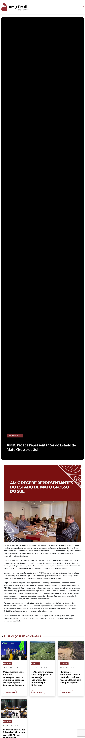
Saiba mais (10, 692)
